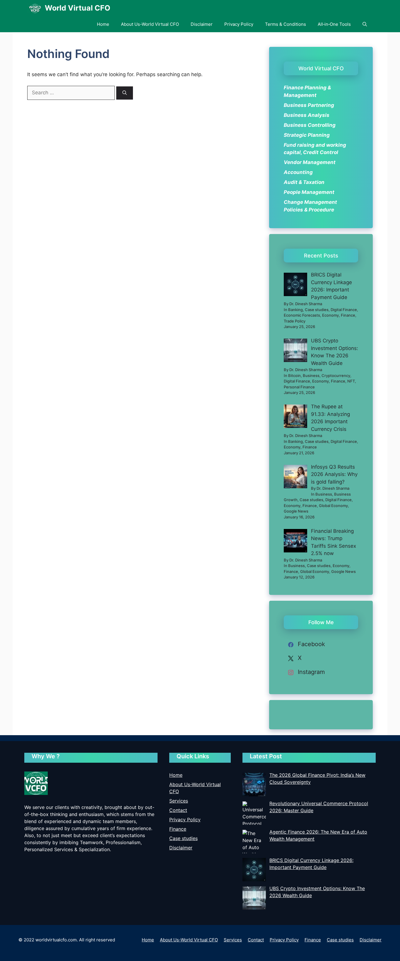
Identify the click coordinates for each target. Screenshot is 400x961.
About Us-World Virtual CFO (150, 24)
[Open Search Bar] (365, 24)
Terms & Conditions (285, 24)
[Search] (124, 93)
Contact (178, 810)
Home (103, 24)
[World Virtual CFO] (34, 8)
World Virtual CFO (77, 8)
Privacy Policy (238, 24)
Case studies (183, 838)
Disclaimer (202, 24)
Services (178, 801)
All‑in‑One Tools (334, 24)
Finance (177, 829)
